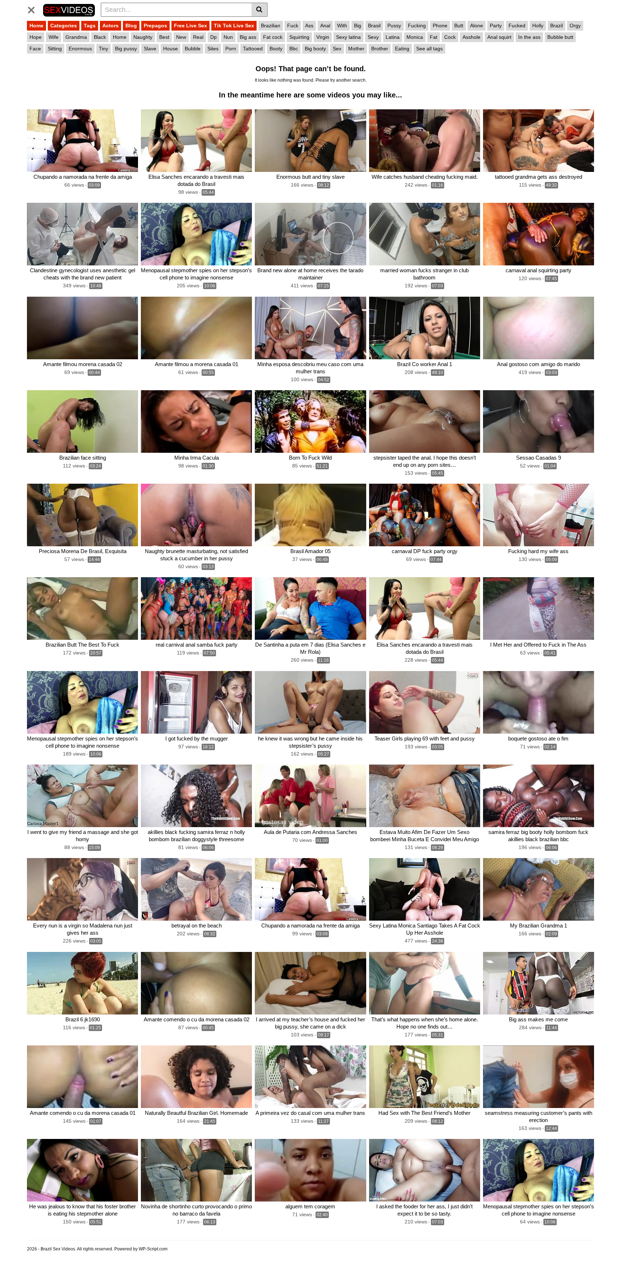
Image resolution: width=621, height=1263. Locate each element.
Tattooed (253, 48)
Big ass (248, 37)
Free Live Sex (190, 25)
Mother (356, 48)
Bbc (293, 48)
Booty (276, 48)
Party (496, 25)
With (342, 25)
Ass (309, 25)
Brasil (374, 25)
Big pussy (126, 48)
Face (35, 48)
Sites (212, 48)
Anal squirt (499, 37)
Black (100, 37)
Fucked (517, 25)
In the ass (529, 37)
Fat (433, 37)
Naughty (142, 37)
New (181, 37)
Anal (325, 25)
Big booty (315, 48)
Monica (414, 37)
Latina (393, 37)
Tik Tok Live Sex (234, 25)
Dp (213, 37)
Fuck (292, 25)
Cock (450, 37)
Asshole (471, 37)
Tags (90, 25)
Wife (54, 37)
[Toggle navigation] (34, 8)
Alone (476, 25)
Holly (537, 25)
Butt (458, 25)
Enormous (80, 48)
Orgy (575, 25)
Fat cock (272, 37)
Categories (63, 25)
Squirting (299, 37)
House (170, 48)
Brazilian (270, 25)
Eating (402, 48)
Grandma (76, 37)
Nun (228, 37)
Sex (337, 48)
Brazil (556, 25)
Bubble (193, 48)
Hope (35, 37)
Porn (230, 48)
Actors (110, 25)
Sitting (55, 48)
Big (357, 25)
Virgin (322, 37)
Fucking (417, 25)
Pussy (394, 25)
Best (164, 37)
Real (198, 37)
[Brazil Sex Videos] (69, 9)
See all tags (429, 48)
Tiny (103, 48)
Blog (131, 25)
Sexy (373, 37)
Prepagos (155, 25)
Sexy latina (348, 37)
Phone (440, 25)
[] (260, 10)
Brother (379, 48)
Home (36, 25)
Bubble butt (560, 37)
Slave (150, 48)
